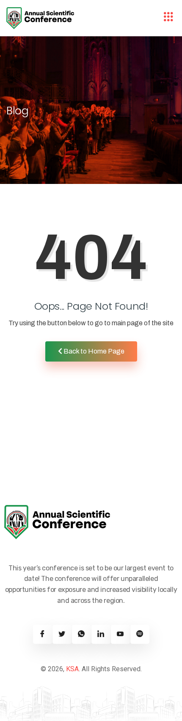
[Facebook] (42, 634)
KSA (72, 669)
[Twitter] (62, 634)
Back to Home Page (93, 351)
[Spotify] (139, 634)
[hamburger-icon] (168, 18)
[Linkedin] (100, 634)
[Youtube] (120, 634)
